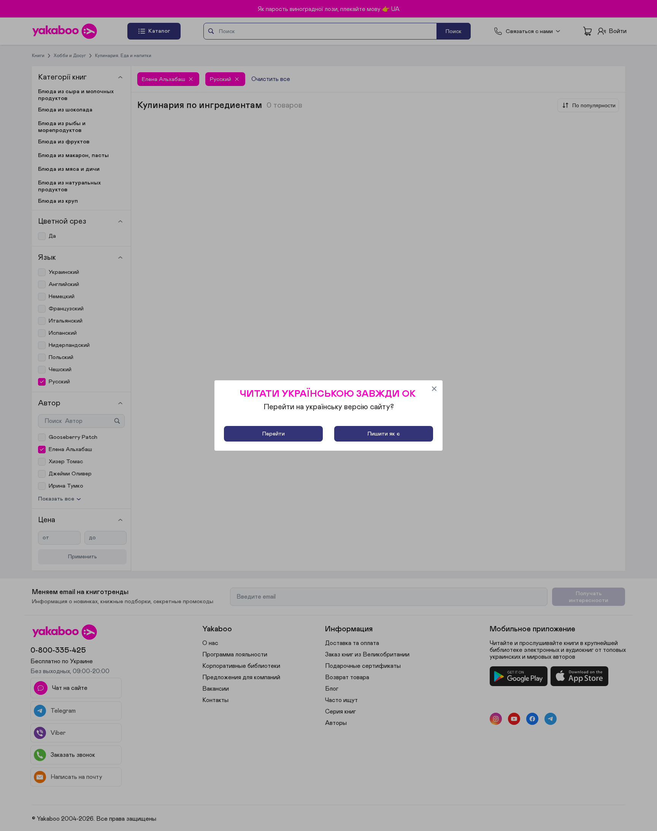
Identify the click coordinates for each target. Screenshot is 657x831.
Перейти (273, 434)
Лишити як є (383, 434)
